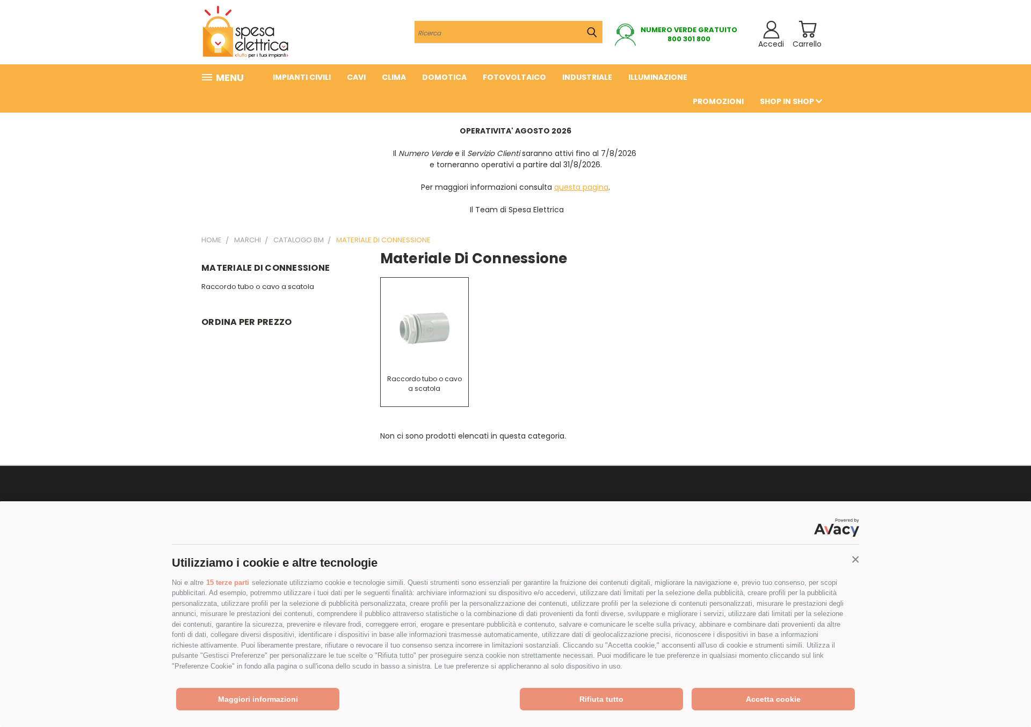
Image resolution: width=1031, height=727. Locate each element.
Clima (394, 77)
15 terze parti (227, 582)
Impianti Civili (302, 77)
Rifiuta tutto (601, 699)
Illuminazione (657, 77)
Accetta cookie (773, 699)
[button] (855, 559)
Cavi (356, 77)
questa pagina (581, 187)
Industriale (587, 77)
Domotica (444, 77)
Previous (1003, 693)
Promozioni (718, 101)
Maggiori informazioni (258, 699)
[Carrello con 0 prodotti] (807, 29)
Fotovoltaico (514, 77)
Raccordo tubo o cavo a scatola (257, 286)
